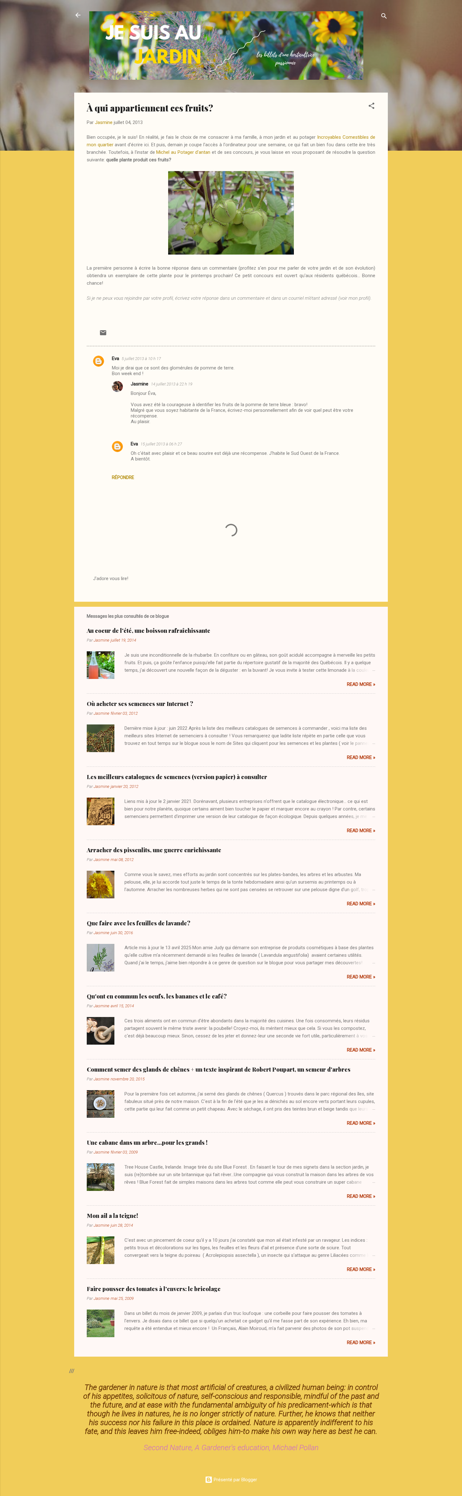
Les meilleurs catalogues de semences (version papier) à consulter (177, 777)
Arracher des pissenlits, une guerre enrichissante (154, 850)
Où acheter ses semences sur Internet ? (140, 704)
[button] (371, 107)
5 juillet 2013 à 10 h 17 (141, 358)
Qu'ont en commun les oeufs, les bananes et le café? (157, 996)
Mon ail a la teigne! (112, 1215)
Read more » (361, 684)
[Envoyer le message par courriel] (103, 335)
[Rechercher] (384, 17)
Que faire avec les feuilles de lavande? (138, 923)
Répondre (123, 477)
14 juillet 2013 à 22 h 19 (171, 384)
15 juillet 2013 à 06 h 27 (161, 444)
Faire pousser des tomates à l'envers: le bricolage (154, 1289)
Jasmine (139, 384)
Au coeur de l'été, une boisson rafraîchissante (148, 630)
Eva (115, 358)
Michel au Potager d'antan (183, 152)
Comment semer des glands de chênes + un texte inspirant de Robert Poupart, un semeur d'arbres (218, 1069)
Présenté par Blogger (234, 1480)
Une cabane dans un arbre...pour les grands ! (147, 1142)
